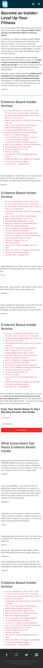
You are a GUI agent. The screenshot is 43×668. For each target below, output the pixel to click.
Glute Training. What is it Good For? (18, 128)
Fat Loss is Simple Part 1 (14, 111)
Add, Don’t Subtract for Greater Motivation (21, 132)
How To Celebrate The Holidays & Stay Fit (21, 137)
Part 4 (10, 113)
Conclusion (34, 113)
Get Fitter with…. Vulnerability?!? (17, 164)
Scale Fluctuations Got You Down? (18, 147)
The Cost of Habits (12, 152)
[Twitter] (27, 655)
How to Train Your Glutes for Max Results (20, 125)
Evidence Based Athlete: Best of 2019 (19, 130)
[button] (33, 4)
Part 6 (21, 113)
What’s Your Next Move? (14, 118)
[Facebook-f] (7, 655)
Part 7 (27, 113)
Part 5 (16, 113)
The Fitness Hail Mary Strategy (16, 161)
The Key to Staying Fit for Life (16, 149)
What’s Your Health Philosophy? (17, 135)
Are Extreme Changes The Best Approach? (21, 142)
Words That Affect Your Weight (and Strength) (22, 159)
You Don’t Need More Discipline (17, 140)
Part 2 (26, 111)
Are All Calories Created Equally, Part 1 (19, 115)
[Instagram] (17, 655)
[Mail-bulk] (37, 655)
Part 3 (32, 111)
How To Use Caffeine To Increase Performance (23, 144)
